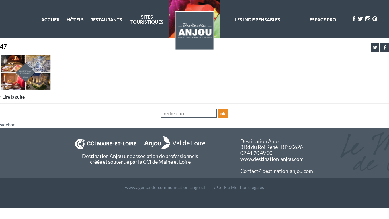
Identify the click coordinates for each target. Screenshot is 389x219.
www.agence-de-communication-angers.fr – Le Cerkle (177, 187)
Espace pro (323, 19)
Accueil (50, 19)
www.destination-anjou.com (272, 159)
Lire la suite (13, 97)
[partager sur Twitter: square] (375, 47)
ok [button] (223, 113)
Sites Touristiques (146, 19)
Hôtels (75, 19)
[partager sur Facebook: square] (384, 47)
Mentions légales (247, 187)
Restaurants (106, 19)
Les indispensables (257, 19)
